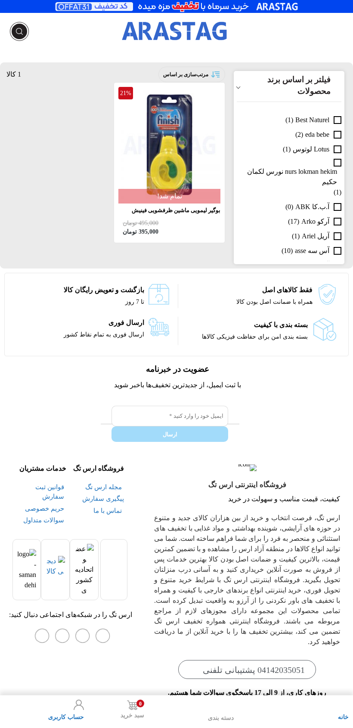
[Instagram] (103, 636)
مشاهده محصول (196, 92)
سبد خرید (132, 710)
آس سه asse (312, 250)
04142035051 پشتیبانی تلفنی (254, 670)
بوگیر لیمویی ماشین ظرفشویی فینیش (176, 210)
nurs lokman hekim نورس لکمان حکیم (292, 176)
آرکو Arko (315, 221)
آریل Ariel (315, 236)
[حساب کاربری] (79, 705)
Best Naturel (312, 119)
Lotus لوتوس (311, 149)
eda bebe (317, 134)
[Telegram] (62, 636)
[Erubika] (42, 636)
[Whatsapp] (82, 636)
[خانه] (343, 705)
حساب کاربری (66, 717)
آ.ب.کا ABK (312, 206)
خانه (343, 717)
